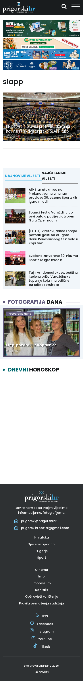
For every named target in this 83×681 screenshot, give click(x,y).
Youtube (45, 639)
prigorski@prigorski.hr (39, 521)
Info (41, 576)
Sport (41, 557)
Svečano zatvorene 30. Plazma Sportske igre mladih (53, 258)
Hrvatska (41, 537)
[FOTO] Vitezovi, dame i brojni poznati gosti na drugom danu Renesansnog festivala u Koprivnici (53, 237)
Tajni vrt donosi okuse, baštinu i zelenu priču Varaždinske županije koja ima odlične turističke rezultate (53, 278)
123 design (42, 671)
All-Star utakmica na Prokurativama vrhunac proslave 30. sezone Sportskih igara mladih (53, 195)
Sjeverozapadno (41, 544)
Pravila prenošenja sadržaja (41, 603)
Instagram (45, 631)
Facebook (45, 624)
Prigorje (41, 551)
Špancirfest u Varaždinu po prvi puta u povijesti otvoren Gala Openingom (51, 216)
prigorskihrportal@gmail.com (45, 528)
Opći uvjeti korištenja (41, 596)
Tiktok (45, 646)
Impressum (42, 583)
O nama (41, 570)
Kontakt (41, 590)
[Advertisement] (41, 424)
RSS (45, 616)
